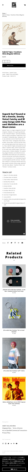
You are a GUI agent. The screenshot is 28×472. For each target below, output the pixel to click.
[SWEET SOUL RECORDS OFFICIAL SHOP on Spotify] (13, 443)
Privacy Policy (6, 433)
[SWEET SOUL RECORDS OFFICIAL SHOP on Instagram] (5, 443)
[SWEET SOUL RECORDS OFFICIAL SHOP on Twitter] (8, 443)
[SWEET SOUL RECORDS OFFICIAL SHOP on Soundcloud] (11, 443)
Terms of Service (17, 428)
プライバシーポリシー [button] (15, 465)
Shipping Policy (6, 428)
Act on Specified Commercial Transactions (14, 430)
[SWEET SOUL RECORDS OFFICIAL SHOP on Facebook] (3, 443)
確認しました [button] (14, 469)
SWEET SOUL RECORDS (9, 426)
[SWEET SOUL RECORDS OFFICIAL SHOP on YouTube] (16, 443)
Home (4, 13)
